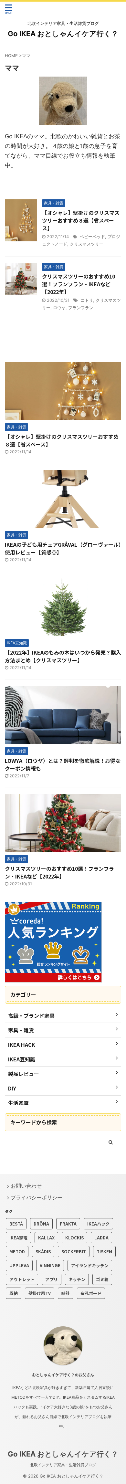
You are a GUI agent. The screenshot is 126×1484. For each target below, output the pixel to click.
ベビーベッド (92, 236)
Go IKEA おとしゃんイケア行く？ (63, 33)
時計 (65, 1293)
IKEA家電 (18, 1238)
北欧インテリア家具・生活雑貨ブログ (63, 1464)
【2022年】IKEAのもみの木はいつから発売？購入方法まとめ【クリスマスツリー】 (63, 656)
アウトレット (22, 1279)
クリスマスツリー (86, 244)
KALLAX (46, 1238)
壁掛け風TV (39, 1293)
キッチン (76, 1279)
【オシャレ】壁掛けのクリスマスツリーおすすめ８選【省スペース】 (81, 220)
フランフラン (80, 307)
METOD (17, 1251)
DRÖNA (41, 1224)
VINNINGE (50, 1265)
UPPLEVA (19, 1265)
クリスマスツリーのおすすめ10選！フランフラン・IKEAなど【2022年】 (78, 284)
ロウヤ (59, 307)
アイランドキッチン (90, 1265)
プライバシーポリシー (36, 1197)
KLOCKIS (74, 1238)
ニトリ (86, 300)
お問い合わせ (26, 1186)
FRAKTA (68, 1224)
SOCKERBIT (73, 1251)
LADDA (101, 1238)
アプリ (51, 1279)
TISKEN (104, 1251)
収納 (13, 1293)
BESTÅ (16, 1224)
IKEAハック (98, 1224)
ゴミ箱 (102, 1279)
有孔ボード (90, 1293)
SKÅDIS (43, 1251)
